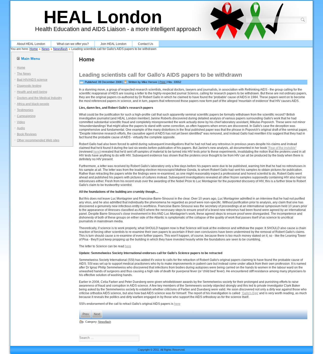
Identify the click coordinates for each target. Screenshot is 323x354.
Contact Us (145, 44)
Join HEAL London (113, 44)
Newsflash (60, 49)
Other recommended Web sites (38, 140)
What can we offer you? (73, 44)
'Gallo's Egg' (250, 293)
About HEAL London (31, 44)
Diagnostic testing (29, 86)
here (96, 151)
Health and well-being (32, 92)
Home (34, 49)
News (45, 49)
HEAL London (103, 17)
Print (162, 82)
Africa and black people (33, 104)
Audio (21, 128)
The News (24, 73)
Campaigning (26, 116)
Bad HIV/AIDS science (32, 79)
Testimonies (25, 110)
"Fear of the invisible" (282, 148)
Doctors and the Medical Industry (39, 98)
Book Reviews (27, 134)
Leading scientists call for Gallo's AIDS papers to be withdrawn (160, 75)
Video (21, 122)
